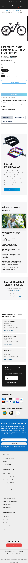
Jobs (4, 486)
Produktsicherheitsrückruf (9, 492)
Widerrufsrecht (20, 551)
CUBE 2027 (5, 535)
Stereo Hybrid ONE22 (14, 11)
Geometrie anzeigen (14, 82)
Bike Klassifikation (7, 507)
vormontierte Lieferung (16, 100)
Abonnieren (14, 443)
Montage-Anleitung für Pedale (10, 501)
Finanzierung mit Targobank (9, 476)
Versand (11, 57)
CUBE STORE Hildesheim (10, 336)
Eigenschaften (19, 117)
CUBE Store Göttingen (12, 551)
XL (17, 76)
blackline (6, 71)
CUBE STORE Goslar (9, 350)
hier (20, 296)
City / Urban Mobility (7, 529)
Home (2, 11)
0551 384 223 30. (16, 290)
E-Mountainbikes (7, 516)
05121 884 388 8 (8, 344)
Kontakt (4, 461)
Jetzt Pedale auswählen (12, 189)
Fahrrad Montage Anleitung (9, 498)
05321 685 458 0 (8, 359)
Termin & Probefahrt (11, 382)
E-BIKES (7, 11)
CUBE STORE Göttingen (9, 321)
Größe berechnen (14, 79)
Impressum (19, 555)
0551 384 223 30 (8, 330)
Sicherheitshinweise (7, 121)
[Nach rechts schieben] (17, 44)
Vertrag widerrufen (7, 464)
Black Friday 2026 (7, 532)
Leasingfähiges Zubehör (9, 109)
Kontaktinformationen (12, 555)
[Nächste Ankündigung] (25, 2)
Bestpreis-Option (7, 473)
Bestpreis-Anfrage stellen (6, 60)
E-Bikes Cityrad (6, 526)
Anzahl (2, 86)
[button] (3, 6)
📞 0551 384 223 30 (11, 378)
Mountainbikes (6, 519)
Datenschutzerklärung (11, 553)
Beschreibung (7, 117)
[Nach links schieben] (10, 44)
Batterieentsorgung (7, 489)
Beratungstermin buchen (8, 458)
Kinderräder (5, 522)
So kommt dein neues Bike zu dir (10, 495)
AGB (17, 553)
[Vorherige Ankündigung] (2, 2)
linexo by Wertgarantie (8, 479)
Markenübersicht (7, 504)
